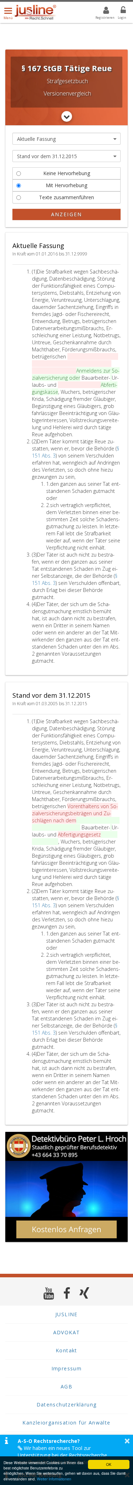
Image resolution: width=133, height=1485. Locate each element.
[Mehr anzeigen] (66, 116)
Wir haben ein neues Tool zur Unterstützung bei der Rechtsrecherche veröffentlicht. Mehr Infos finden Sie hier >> (67, 1455)
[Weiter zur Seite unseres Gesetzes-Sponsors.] (66, 1187)
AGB (66, 1386)
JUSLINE (66, 1314)
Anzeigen (66, 214)
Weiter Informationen (54, 1478)
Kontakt (66, 1350)
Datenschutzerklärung (67, 1404)
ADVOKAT (66, 1332)
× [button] (127, 1440)
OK (108, 1464)
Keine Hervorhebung (66, 173)
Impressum (66, 1368)
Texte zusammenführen (66, 197)
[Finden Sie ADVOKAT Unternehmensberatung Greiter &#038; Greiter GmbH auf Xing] (84, 1293)
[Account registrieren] (101, 11)
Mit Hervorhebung (66, 185)
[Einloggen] (119, 11)
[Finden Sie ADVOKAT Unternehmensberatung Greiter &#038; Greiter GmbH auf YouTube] (48, 1293)
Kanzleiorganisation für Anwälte (66, 1422)
